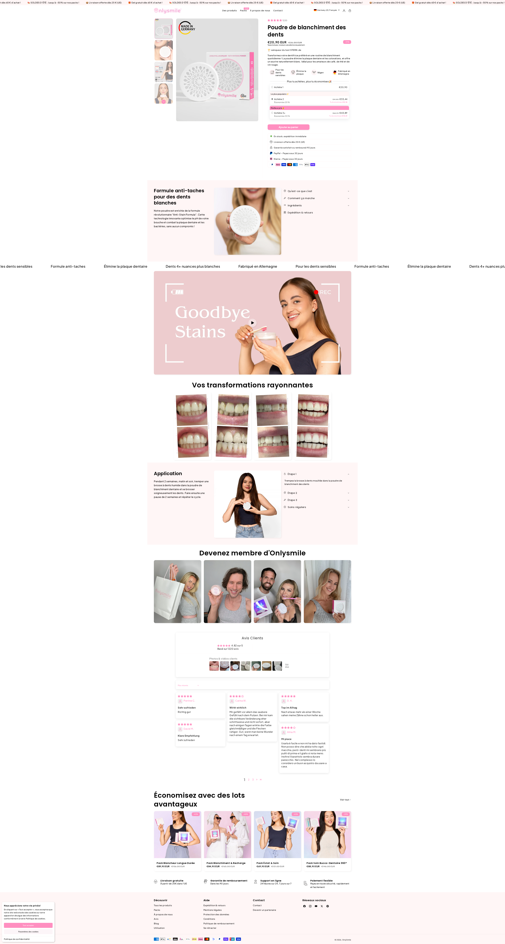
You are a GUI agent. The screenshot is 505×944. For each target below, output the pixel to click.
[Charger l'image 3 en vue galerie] (164, 72)
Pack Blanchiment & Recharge (226, 863)
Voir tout (345, 799)
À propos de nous (163, 914)
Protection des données (216, 914)
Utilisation (159, 928)
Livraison (282, 45)
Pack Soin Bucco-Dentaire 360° (327, 863)
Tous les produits (163, 905)
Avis (156, 918)
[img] (185, 696)
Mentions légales (212, 910)
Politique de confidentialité (17, 939)
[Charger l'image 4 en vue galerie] (164, 93)
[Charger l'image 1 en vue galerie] (164, 29)
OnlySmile (346, 940)
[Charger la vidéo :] (252, 323)
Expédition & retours (214, 905)
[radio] (309, 87)
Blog (156, 923)
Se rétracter (209, 928)
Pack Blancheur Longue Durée (176, 863)
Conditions (209, 918)
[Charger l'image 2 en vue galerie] (164, 50)
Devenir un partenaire (264, 910)
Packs (157, 910)
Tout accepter (28, 925)
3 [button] (253, 779)
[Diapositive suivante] (163, 102)
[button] (350, 11)
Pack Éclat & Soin (268, 863)
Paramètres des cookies (28, 932)
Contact (257, 905)
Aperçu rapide (177, 831)
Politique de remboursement (218, 923)
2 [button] (249, 779)
